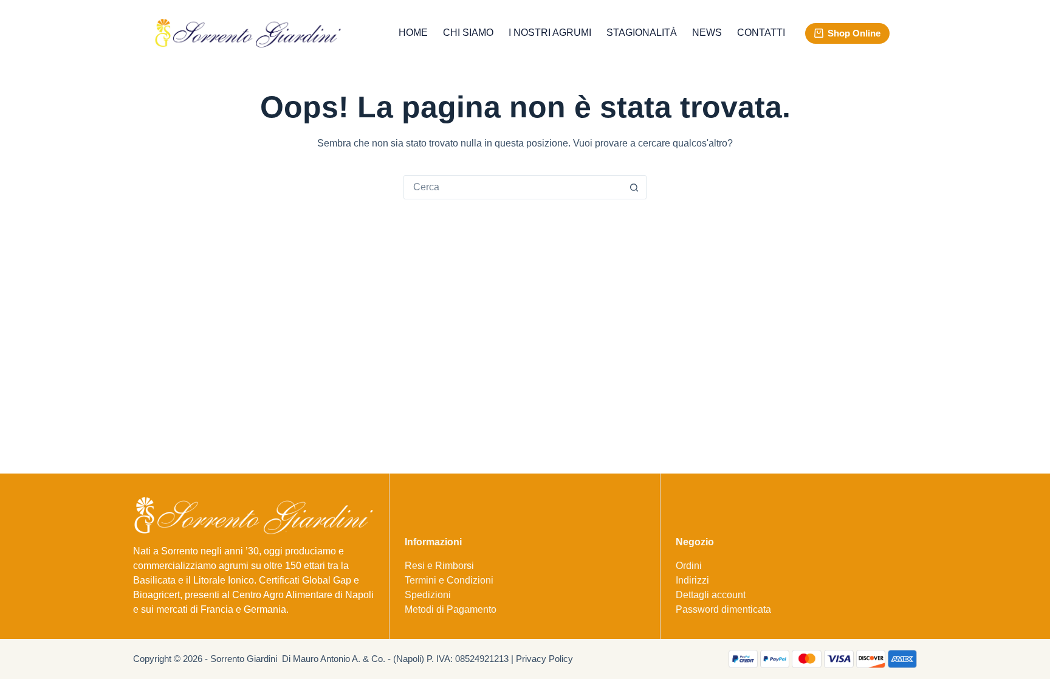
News (707, 32)
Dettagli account (711, 595)
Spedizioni (428, 595)
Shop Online (854, 33)
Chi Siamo (468, 32)
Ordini (689, 565)
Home (413, 32)
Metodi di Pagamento (450, 609)
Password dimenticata (723, 609)
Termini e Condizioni (449, 580)
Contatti (761, 32)
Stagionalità (641, 32)
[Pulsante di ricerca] (634, 187)
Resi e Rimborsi (439, 565)
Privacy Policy (544, 658)
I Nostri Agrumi (550, 32)
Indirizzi (692, 580)
